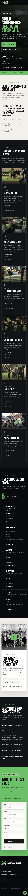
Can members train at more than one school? (14, 757)
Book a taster (7, 44)
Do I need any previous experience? (14, 745)
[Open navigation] (25, 3)
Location (6, 832)
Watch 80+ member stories (11, 686)
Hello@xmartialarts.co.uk (10, 874)
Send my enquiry (13, 841)
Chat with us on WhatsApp (12, 798)
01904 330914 (5, 796)
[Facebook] (3, 879)
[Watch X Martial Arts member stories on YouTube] (14, 637)
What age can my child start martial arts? (14, 726)
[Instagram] (6, 879)
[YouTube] (10, 879)
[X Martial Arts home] (6, 3)
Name (5, 804)
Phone (5, 811)
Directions (11, 521)
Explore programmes (10, 49)
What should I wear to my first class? (14, 751)
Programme (7, 825)
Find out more (8, 213)
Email (5, 818)
